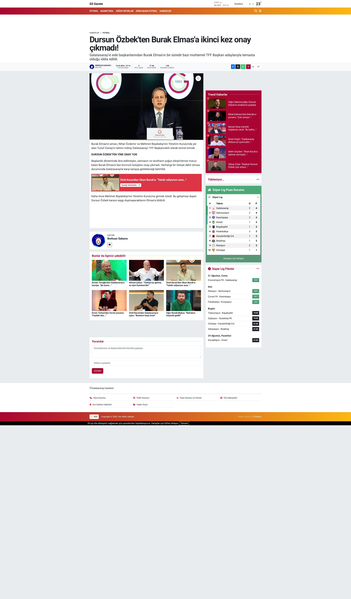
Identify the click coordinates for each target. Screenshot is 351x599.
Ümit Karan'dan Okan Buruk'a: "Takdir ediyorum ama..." (181, 283)
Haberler (94, 33)
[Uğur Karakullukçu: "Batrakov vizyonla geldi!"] (183, 300)
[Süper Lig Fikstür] (258, 268)
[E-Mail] (109, 245)
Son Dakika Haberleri (102, 404)
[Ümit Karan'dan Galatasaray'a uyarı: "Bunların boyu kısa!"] (146, 300)
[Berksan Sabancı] (98, 240)
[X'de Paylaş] (237, 66)
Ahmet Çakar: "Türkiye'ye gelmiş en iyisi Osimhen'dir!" (145, 283)
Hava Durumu (99, 398)
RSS (95, 416)
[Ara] (256, 11)
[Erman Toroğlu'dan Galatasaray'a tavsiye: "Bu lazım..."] (109, 270)
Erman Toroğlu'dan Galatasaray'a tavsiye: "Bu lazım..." (108, 283)
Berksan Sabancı (117, 238)
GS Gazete (96, 3)
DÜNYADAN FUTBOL (146, 11)
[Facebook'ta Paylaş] (233, 66)
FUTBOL (94, 11)
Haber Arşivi (142, 404)
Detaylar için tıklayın (233, 258)
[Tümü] (258, 179)
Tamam (184, 423)
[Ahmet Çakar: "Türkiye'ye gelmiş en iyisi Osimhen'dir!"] (146, 270)
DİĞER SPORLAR (125, 11)
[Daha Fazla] (248, 66)
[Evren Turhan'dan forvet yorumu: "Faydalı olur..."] (109, 300)
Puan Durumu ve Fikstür (191, 398)
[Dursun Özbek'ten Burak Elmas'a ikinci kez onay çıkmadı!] (146, 106)
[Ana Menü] (260, 11)
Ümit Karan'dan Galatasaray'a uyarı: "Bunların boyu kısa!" (143, 314)
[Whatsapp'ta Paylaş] (243, 66)
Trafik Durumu (142, 398)
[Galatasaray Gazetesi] (102, 388)
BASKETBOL (107, 11)
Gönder (97, 370)
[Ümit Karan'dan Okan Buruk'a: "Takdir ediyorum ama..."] (183, 270)
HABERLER (165, 11)
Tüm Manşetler (230, 398)
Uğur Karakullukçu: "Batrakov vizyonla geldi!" (180, 314)
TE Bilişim (256, 416)
